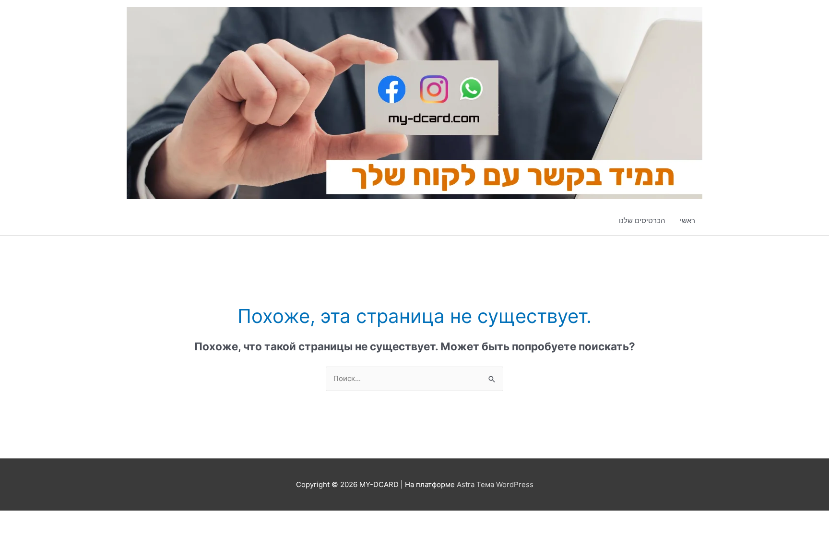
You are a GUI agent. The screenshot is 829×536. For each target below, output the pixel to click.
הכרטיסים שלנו (642, 220)
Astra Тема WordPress (495, 484)
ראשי (687, 220)
